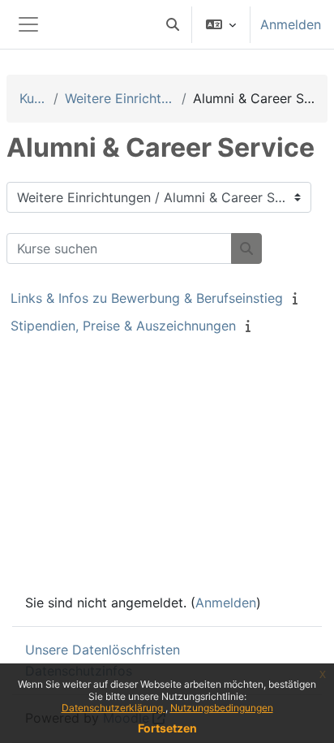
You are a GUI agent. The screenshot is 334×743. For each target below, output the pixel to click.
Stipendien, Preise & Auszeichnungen (123, 326)
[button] (172, 24)
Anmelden (290, 24)
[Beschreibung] (298, 298)
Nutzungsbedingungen (221, 708)
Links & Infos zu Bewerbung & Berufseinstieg (147, 298)
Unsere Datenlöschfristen (102, 649)
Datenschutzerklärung (113, 708)
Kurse (33, 98)
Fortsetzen (167, 728)
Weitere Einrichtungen (119, 98)
